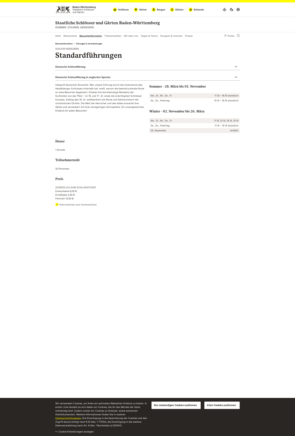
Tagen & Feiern (149, 35)
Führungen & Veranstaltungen (89, 44)
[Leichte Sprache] (224, 10)
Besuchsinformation (90, 35)
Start (58, 35)
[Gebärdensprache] (231, 10)
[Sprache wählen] (238, 10)
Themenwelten (112, 35)
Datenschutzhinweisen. (68, 418)
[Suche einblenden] (238, 35)
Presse (189, 35)
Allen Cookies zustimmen (221, 405)
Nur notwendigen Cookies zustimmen (175, 405)
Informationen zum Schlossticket (78, 204)
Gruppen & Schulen (171, 35)
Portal (231, 35)
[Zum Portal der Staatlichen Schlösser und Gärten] (75, 9)
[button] (147, 66)
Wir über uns (131, 35)
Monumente (70, 35)
